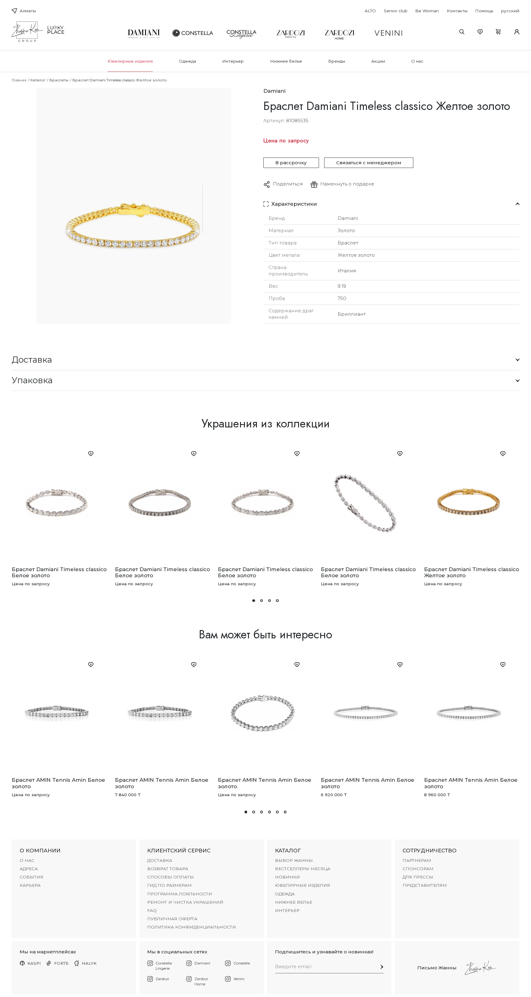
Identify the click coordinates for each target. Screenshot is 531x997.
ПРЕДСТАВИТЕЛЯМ (425, 885)
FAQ (152, 910)
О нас (417, 61)
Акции (378, 61)
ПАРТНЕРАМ (417, 860)
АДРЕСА (29, 868)
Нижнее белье (286, 61)
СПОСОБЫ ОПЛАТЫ (170, 876)
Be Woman (427, 10)
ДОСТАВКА (159, 860)
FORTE (61, 963)
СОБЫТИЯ (31, 876)
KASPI (34, 963)
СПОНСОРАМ (418, 868)
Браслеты (59, 80)
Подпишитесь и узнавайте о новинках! (324, 952)
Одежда (187, 61)
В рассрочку (291, 163)
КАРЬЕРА (30, 885)
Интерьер (233, 61)
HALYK (89, 963)
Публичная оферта (172, 918)
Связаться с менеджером (368, 163)
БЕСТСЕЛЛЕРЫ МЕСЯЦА (302, 868)
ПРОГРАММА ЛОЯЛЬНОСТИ (179, 893)
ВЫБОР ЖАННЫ (294, 860)
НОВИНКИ (287, 876)
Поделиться (288, 184)
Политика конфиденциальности (191, 927)
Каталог (38, 80)
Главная (19, 80)
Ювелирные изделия (130, 61)
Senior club (395, 10)
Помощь (484, 10)
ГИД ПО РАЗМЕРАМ (169, 885)
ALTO (370, 10)
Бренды (336, 61)
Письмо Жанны (437, 968)
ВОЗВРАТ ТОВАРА (167, 868)
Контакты (457, 10)
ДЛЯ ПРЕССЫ (418, 876)
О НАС (27, 860)
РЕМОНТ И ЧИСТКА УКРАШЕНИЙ (185, 902)
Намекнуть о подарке (347, 184)
